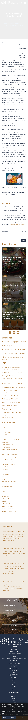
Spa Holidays (19, 387)
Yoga (3, 405)
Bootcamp (14, 367)
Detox (18, 367)
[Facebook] (12, 646)
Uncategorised (5, 496)
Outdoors (10, 383)
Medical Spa (14, 702)
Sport (3, 390)
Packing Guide (5, 469)
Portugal (14, 688)
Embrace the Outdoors (7, 432)
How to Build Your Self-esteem (9, 449)
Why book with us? (14, 668)
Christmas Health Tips (7, 425)
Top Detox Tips (5, 489)
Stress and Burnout (6, 484)
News (24, 381)
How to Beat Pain (6, 447)
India (14, 378)
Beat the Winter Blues (7, 417)
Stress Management (12, 390)
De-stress (14, 696)
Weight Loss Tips (6, 498)
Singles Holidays (6, 387)
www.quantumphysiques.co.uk (17, 224)
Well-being (6, 399)
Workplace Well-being (7, 506)
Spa (13, 387)
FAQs (14, 672)
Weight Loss (14, 395)
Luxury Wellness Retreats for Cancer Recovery (13, 353)
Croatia (14, 686)
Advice (9, 367)
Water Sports (7, 395)
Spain (5, 276)
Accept (5, 717)
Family (19, 369)
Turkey (5, 248)
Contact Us (14, 670)
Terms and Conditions (14, 663)
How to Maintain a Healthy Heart (10, 452)
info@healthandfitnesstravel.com (14, 653)
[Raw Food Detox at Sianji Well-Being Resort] (14, 261)
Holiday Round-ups (7, 378)
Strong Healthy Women (8, 393)
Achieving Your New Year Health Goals (11, 412)
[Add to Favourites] (20, 249)
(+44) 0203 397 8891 (14, 651)
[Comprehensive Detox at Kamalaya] (14, 316)
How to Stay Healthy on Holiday (10, 454)
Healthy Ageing (5, 442)
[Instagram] (14, 646)
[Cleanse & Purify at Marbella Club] (14, 288)
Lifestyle (4, 381)
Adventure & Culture (14, 695)
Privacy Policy (14, 665)
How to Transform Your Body (9, 457)
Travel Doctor (5, 494)
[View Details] (23, 249)
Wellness (15, 399)
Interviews (17, 378)
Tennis (17, 393)
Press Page (4, 471)
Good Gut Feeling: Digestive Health (11, 439)
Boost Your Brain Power (7, 420)
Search (3, 237)
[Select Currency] (21, 2)
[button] (10, 332)
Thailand (6, 303)
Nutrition (4, 383)
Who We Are (14, 667)
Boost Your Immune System (8, 422)
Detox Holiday (4, 369)
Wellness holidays (17, 402)
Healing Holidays (20, 372)
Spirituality (4, 479)
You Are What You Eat (7, 508)
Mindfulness (19, 381)
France (14, 684)
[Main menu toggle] (25, 3)
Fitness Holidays (12, 372)
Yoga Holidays (9, 405)
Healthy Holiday (7, 376)
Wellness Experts (6, 402)
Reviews (19, 383)
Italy (21, 378)
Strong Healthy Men (7, 486)
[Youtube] (16, 646)
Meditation (13, 381)
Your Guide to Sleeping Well (9, 511)
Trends (3, 395)
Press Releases (5, 474)
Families (15, 369)
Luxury (8, 381)
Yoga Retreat (14, 405)
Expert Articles (5, 434)
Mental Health (5, 466)
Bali (14, 682)
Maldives (14, 681)
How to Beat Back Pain (7, 444)
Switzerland (14, 677)
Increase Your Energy (7, 459)
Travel (3, 491)
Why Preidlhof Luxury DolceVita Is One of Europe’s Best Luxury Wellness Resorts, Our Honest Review (12, 358)
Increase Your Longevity (8, 462)
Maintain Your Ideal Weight (8, 464)
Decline (12, 717)
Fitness (4, 373)
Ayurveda (4, 415)
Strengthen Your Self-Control (9, 481)
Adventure (4, 367)
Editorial (4, 430)
